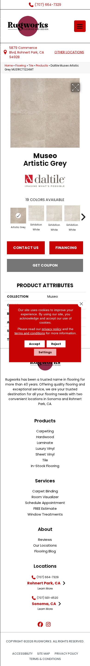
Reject (56, 344)
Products (42, 65)
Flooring (20, 65)
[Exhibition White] (36, 213)
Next (83, 214)
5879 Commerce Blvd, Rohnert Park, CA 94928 (26, 52)
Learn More (45, 588)
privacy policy (51, 329)
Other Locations (69, 52)
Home (9, 65)
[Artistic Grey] (18, 216)
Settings (45, 352)
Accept (34, 344)
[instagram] (48, 625)
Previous (6, 214)
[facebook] (40, 625)
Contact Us (26, 247)
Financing (66, 247)
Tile (31, 65)
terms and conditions (30, 333)
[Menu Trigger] (80, 26)
